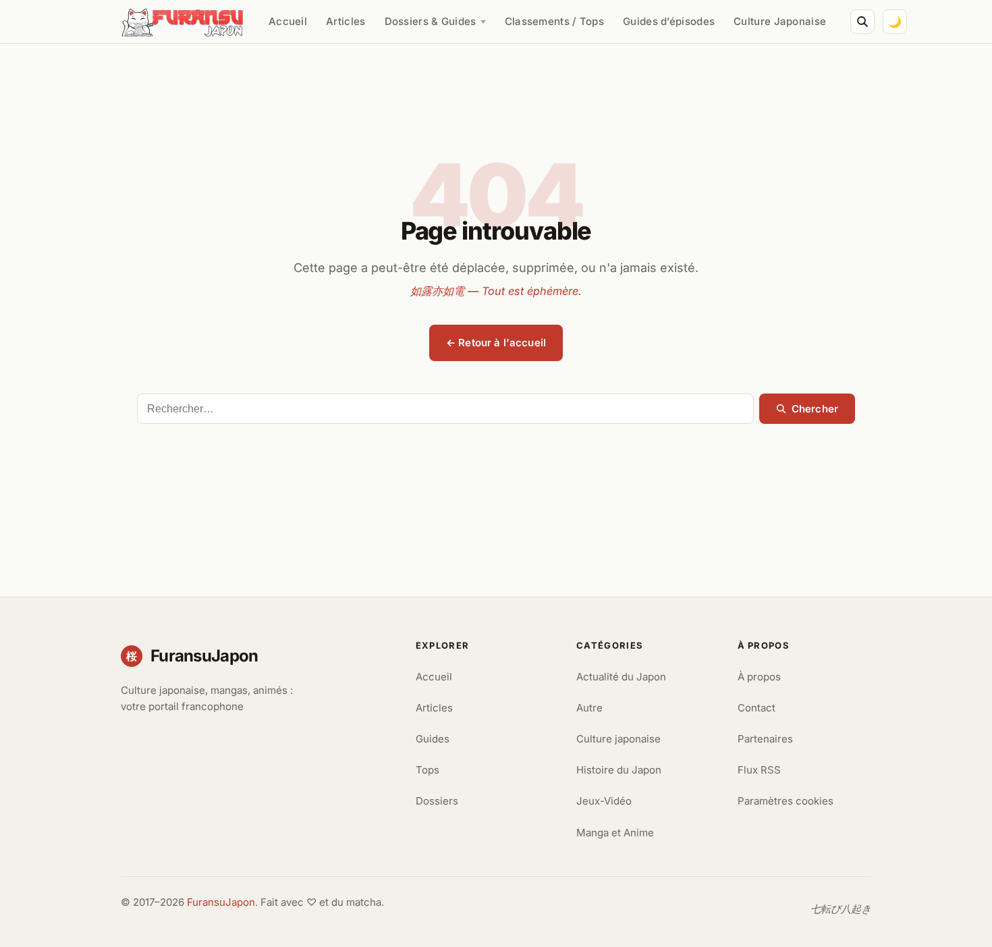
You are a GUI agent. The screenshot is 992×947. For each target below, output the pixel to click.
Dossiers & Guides (430, 21)
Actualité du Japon (621, 676)
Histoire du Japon (618, 769)
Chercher (815, 408)
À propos (759, 676)
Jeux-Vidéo (604, 800)
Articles (345, 21)
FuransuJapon (221, 902)
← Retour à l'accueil (496, 342)
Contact (756, 707)
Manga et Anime (615, 832)
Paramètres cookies (785, 800)
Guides (432, 738)
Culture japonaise (618, 738)
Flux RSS (759, 769)
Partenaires (765, 738)
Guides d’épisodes (669, 21)
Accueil (288, 21)
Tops (427, 769)
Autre (589, 707)
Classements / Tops (554, 21)
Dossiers (437, 800)
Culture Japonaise (780, 21)
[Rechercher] (862, 21)
